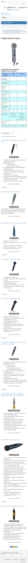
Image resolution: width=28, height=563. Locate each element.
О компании (8, 559)
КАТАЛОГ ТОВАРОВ (7, 22)
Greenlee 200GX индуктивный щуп (10, 192)
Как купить (22, 559)
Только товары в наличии (9, 136)
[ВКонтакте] (11, 547)
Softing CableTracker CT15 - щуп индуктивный (13, 223)
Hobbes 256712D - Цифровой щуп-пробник (13, 506)
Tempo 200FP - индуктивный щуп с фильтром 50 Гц (13, 141)
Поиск (23, 3)
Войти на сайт (4, 13)
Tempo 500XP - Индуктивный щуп (10, 439)
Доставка (15, 559)
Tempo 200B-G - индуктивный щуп (10, 259)
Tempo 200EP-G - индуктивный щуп (11, 298)
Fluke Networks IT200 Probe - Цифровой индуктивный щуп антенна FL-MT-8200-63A (13, 394)
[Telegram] (17, 547)
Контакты (23, 561)
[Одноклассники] (13, 547)
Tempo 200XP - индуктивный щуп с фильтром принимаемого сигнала (13, 343)
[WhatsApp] (15, 547)
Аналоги (4, 187)
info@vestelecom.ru (15, 9)
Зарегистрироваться (6, 14)
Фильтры (14, 26)
